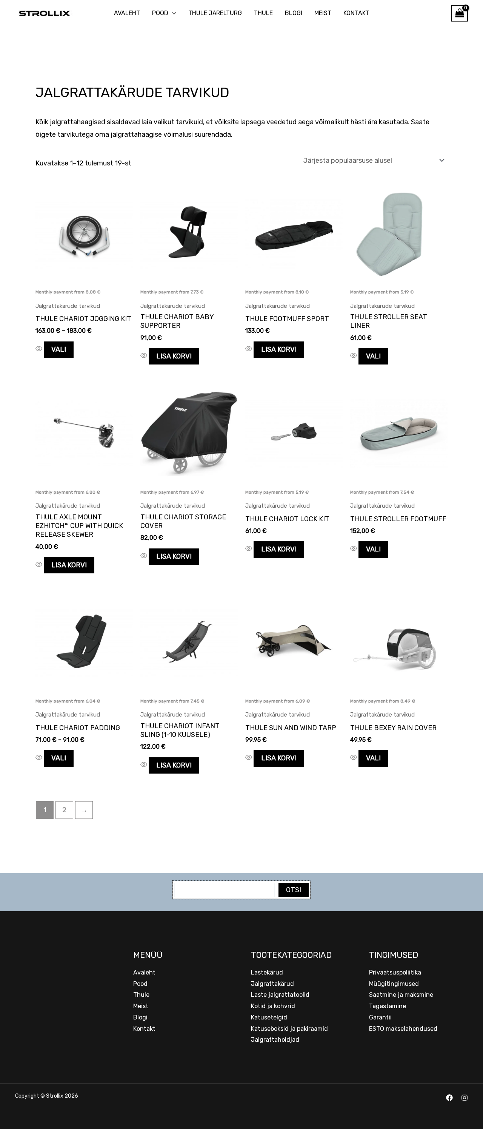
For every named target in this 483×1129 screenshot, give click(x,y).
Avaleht (127, 13)
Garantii (380, 1017)
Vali (58, 349)
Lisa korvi (174, 356)
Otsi (293, 890)
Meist (322, 13)
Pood (160, 13)
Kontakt (356, 13)
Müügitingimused (394, 983)
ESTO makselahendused (403, 1028)
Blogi (293, 13)
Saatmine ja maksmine (401, 994)
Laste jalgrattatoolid (280, 994)
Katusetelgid (269, 1017)
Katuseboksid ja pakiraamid (289, 1028)
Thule (263, 13)
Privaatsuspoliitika (395, 972)
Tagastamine (387, 1006)
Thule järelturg (215, 13)
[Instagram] (464, 1097)
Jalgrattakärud (272, 983)
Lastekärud (267, 972)
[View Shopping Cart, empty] (459, 13)
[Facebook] (449, 1097)
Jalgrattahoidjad (275, 1039)
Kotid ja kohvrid (273, 1006)
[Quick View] (39, 349)
